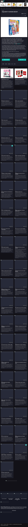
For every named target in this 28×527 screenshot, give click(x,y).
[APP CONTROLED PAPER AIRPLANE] (7, 376)
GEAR (3, 10)
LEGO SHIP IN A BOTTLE (5, 155)
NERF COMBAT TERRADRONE (6, 454)
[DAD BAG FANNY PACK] (7, 466)
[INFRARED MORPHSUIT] (7, 95)
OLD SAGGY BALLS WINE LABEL (7, 344)
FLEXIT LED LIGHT (4, 120)
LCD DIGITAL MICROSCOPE (6, 418)
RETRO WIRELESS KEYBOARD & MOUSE (6, 192)
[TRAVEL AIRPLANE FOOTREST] (7, 264)
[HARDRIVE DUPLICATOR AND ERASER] (21, 264)
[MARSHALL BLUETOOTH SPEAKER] (7, 320)
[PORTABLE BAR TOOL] (21, 114)
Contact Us (11, 524)
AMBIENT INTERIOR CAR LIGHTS (20, 326)
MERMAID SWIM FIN (18, 191)
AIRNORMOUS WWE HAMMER (20, 344)
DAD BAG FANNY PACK (5, 472)
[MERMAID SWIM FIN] (21, 185)
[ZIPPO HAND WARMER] (21, 95)
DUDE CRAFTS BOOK (5, 247)
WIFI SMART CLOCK (18, 418)
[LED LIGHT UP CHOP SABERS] (21, 222)
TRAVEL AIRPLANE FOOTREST (6, 270)
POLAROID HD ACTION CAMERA (20, 307)
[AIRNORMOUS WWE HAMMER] (21, 338)
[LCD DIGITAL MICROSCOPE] (7, 412)
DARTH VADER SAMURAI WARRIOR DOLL (17, 499)
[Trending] (12, 146)
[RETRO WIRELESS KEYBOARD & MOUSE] (7, 185)
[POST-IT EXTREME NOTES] (7, 204)
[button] (25, 1)
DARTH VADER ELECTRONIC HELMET (20, 436)
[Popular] (26, 445)
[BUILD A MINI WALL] (7, 430)
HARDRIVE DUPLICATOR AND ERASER (20, 271)
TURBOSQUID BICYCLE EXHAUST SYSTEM (7, 308)
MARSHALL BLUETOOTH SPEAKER (5, 326)
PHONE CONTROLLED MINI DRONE (20, 247)
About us (2, 524)
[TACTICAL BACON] (21, 448)
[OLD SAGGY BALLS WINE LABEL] (7, 338)
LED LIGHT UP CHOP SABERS (20, 228)
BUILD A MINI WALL (4, 436)
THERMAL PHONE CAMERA (6, 173)
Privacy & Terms (6, 524)
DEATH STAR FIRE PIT (24, 498)
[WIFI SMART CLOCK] (21, 412)
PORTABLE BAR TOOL (19, 120)
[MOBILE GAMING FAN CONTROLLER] (7, 356)
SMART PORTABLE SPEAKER (20, 155)
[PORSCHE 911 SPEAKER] (21, 132)
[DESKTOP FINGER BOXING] (21, 73)
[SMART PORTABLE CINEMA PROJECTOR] (21, 204)
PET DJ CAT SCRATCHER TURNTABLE (5, 229)
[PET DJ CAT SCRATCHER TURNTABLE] (7, 222)
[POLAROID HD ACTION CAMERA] (21, 301)
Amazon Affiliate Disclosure (17, 524)
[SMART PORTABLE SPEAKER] (21, 149)
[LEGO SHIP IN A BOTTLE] (7, 149)
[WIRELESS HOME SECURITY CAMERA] (21, 167)
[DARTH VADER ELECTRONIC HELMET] (21, 430)
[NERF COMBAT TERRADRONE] (7, 448)
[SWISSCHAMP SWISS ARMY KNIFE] (21, 283)
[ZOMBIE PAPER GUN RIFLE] (21, 394)
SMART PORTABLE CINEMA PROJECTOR (20, 210)
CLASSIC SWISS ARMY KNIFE (20, 382)
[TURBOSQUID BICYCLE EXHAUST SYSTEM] (7, 301)
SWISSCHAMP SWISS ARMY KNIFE (20, 289)
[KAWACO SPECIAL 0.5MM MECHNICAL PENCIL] (7, 283)
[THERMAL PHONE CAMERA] (7, 167)
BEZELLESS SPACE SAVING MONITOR (6, 400)
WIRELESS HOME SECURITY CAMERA (20, 174)
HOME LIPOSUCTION (5, 79)
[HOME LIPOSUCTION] (7, 73)
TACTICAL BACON (18, 454)
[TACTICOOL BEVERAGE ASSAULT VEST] (21, 356)
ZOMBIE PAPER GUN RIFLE (19, 400)
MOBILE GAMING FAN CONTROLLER (5, 363)
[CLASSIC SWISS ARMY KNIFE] (21, 376)
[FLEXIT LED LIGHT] (7, 114)
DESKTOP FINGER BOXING (19, 79)
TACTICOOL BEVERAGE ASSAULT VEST (21, 363)
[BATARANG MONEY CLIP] (7, 132)
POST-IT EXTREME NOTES (5, 210)
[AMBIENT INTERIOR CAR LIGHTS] (21, 320)
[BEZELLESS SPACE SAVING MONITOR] (7, 394)
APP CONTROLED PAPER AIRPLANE (5, 383)
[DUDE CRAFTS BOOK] (7, 241)
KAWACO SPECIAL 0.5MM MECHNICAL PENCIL (5, 289)
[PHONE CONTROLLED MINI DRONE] (21, 241)
